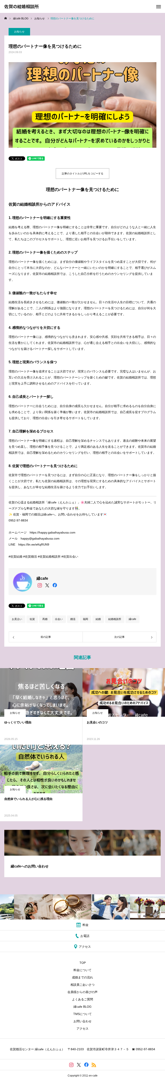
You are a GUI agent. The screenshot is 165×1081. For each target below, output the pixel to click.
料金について (82, 970)
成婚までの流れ (82, 977)
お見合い (17, 619)
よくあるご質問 (82, 999)
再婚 (44, 619)
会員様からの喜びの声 (82, 992)
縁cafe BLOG (82, 1006)
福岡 (85, 619)
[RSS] (94, 1064)
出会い (59, 619)
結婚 (98, 619)
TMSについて (82, 1014)
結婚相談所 (114, 619)
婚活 (72, 619)
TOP (82, 962)
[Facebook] (54, 585)
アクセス (82, 1028)
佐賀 (32, 619)
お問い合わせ (82, 1021)
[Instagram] (39, 585)
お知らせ (19, 31)
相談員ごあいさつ (82, 984)
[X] (47, 585)
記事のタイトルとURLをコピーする (82, 173)
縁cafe (132, 619)
